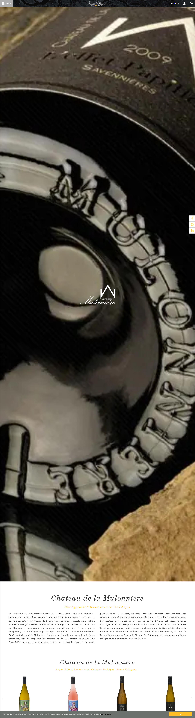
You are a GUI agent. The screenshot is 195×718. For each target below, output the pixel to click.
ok (181, 714)
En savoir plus (106, 714)
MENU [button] (8, 3)
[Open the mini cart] (191, 3)
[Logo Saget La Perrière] (97, 3)
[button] (176, 3)
